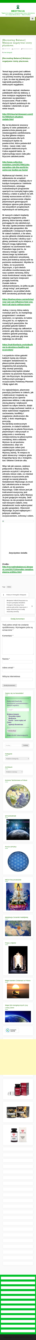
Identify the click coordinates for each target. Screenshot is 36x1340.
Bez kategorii (8, 52)
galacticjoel (16, 49)
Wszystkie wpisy (14, 716)
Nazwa (6, 659)
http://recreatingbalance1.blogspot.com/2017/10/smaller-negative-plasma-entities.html (18, 569)
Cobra (9, 587)
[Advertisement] (18, 1057)
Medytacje (12, 718)
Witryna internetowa (11, 676)
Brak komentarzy (27, 49)
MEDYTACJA (18, 11)
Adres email (8, 667)
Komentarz (7, 636)
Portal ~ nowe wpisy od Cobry (16, 721)
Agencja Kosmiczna (15, 724)
